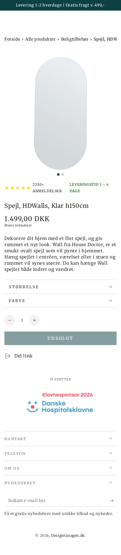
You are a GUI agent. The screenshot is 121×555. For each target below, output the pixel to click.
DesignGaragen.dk (68, 535)
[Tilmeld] (113, 500)
